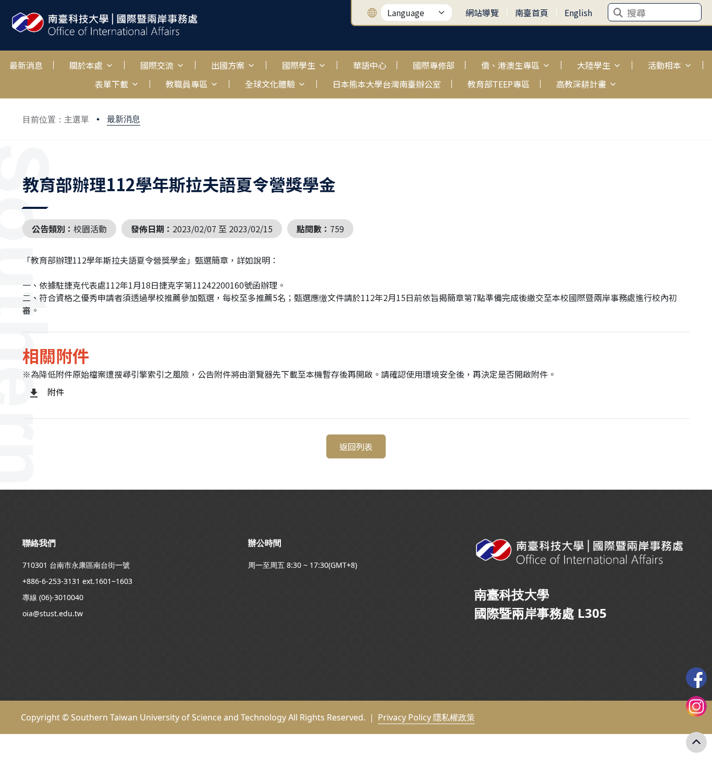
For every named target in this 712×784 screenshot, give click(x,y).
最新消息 (123, 119)
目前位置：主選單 (55, 119)
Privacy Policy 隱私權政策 (426, 717)
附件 (55, 391)
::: (2, 59)
